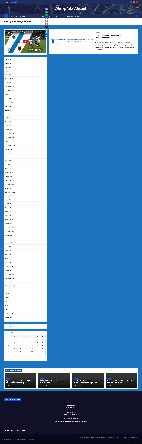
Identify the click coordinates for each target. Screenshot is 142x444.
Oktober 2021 (9, 282)
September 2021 (10, 286)
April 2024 (8, 164)
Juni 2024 (8, 157)
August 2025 (9, 102)
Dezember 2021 (9, 274)
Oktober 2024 (9, 141)
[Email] (46, 9)
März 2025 (8, 122)
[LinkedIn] (46, 18)
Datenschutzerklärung (73, 16)
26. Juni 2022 (99, 40)
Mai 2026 (8, 67)
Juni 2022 (8, 250)
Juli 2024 (8, 153)
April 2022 (8, 258)
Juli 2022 (8, 247)
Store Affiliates (134, 437)
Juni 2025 (8, 110)
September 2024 (10, 145)
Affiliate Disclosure (84, 437)
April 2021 (8, 305)
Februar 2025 (9, 125)
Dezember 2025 (10, 86)
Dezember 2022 (10, 227)
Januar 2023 (8, 223)
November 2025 (10, 90)
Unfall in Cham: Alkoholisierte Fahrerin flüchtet (120, 382)
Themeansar (32, 439)
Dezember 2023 (10, 180)
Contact (92, 437)
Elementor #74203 (111, 437)
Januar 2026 (8, 82)
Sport (49, 16)
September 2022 (10, 239)
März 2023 (8, 215)
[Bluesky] (46, 12)
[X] (46, 26)
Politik (31, 16)
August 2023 (9, 196)
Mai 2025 (8, 114)
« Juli (24, 357)
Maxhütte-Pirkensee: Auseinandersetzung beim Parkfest (85, 383)
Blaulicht (40, 16)
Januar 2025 (8, 129)
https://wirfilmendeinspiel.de (13, 327)
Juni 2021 (8, 297)
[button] (134, 16)
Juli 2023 (8, 200)
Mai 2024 (8, 161)
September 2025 (10, 98)
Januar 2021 (8, 317)
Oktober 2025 (9, 94)
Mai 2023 (8, 207)
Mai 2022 (8, 254)
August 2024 (9, 149)
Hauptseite (13, 16)
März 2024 (8, 168)
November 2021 (9, 278)
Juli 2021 (7, 293)
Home (77, 437)
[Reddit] (46, 23)
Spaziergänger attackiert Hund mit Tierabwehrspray (19, 382)
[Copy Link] (46, 20)
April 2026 (8, 71)
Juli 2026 (8, 59)
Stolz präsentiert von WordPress (11, 439)
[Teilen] (46, 35)
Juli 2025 (8, 106)
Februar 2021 (9, 313)
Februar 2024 (9, 172)
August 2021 (8, 290)
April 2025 (8, 118)
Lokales (23, 16)
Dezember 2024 (10, 133)
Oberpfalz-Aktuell (71, 8)
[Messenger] (46, 32)
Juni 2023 (8, 204)
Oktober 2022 (9, 235)
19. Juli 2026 (10, 385)
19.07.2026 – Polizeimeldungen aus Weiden (53, 382)
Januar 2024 (8, 176)
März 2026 (8, 75)
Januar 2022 (8, 270)
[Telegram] (46, 29)
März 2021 (8, 309)
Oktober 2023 (9, 188)
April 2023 (8, 211)
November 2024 (10, 137)
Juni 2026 (8, 63)
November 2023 (10, 184)
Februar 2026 (9, 79)
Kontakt (118, 437)
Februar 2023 (9, 219)
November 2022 (10, 231)
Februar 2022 (9, 266)
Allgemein (58, 16)
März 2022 (8, 262)
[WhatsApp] (46, 15)
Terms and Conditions (133, 440)
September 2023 (10, 192)
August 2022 (9, 243)
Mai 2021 (8, 301)
